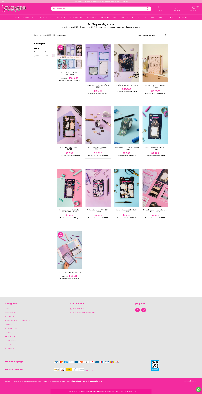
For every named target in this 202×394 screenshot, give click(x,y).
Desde (36, 52)
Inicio (17, 17)
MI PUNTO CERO (108, 17)
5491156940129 (78, 309)
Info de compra (156, 17)
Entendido (130, 391)
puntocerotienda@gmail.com (84, 313)
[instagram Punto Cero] (3, 1)
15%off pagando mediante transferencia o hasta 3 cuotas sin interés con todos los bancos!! (101, 1)
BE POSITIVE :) (138, 17)
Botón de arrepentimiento (92, 381)
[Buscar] (148, 8)
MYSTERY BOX (46, 17)
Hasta (45, 52)
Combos (124, 17)
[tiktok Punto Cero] (6, 1)
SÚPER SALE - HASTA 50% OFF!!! (70, 17)
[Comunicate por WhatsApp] (198, 389)
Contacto (169, 17)
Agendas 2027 (29, 17)
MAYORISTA (182, 17)
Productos (91, 17)
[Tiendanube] (190, 381)
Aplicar (53, 55)
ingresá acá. (76, 381)
